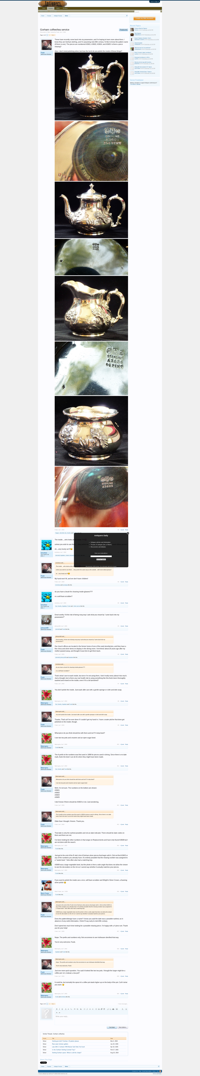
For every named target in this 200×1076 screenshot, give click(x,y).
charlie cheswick (70, 555)
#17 (118, 931)
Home (43, 8)
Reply (126, 529)
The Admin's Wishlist (135, 84)
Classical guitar (138, 43)
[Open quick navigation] (126, 15)
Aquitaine (62, 555)
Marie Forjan (45, 893)
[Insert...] (104, 1009)
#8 (118, 701)
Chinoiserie (137, 44)
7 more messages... (123, 1003)
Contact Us (135, 1071)
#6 (118, 654)
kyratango (65, 585)
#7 (118, 683)
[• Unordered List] (84, 1009)
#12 (118, 805)
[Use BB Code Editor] (126, 1009)
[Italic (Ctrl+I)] (59, 1009)
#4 (118, 603)
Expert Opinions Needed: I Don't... (143, 38)
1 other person (76, 606)
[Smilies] (96, 1009)
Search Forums (44, 11)
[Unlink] (77, 1009)
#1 (118, 529)
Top (157, 1071)
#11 (118, 766)
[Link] (74, 1009)
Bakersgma (44, 703)
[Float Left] (108, 1009)
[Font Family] (71, 1009)
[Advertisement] (84, 23)
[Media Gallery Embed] (113, 1009)
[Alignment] (81, 1009)
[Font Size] (68, 1009)
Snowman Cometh (139, 39)
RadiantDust (138, 34)
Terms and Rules (157, 1073)
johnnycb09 (44, 628)
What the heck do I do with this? (143, 47)
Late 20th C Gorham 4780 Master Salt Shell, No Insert (68, 1047)
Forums (51, 8)
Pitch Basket (138, 33)
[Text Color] (65, 1009)
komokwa (44, 553)
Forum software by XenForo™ (53, 1073)
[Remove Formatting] (122, 1009)
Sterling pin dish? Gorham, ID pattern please (65, 1041)
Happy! (57, 533)
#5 (118, 626)
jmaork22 (137, 63)
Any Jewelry (68, 533)
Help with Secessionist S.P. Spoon (143, 67)
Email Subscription (146, 1071)
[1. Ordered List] (87, 1009)
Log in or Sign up (154, 1)
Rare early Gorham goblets (60, 1044)
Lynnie (136, 54)
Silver (48, 32)
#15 (118, 870)
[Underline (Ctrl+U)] (62, 1009)
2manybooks (138, 49)
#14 (118, 845)
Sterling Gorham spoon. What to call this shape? (66, 1052)
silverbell (62, 533)
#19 (118, 976)
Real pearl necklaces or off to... (142, 57)
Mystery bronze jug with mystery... (143, 62)
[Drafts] (117, 1009)
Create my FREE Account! (144, 18)
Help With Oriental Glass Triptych (143, 71)
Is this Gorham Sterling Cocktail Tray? (63, 1050)
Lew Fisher (137, 68)
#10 (118, 744)
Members (65, 8)
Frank (57, 32)
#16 (118, 891)
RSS (160, 1071)
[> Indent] (92, 1009)
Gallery (58, 8)
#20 (118, 993)
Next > (53, 35)
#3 (118, 581)
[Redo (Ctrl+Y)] (59, 1012)
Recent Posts (53, 11)
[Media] (101, 1009)
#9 (118, 725)
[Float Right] (110, 1009)
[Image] (99, 1009)
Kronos (136, 30)
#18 (118, 948)
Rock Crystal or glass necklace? (143, 52)
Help (140, 1071)
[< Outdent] (90, 1009)
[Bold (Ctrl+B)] (57, 1009)
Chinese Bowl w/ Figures (141, 28)
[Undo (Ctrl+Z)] (57, 1012)
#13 (118, 824)
